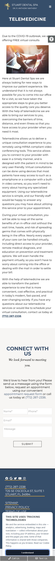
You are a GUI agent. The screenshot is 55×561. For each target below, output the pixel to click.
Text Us (42, 558)
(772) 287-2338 (11, 316)
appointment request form (23, 394)
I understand (27, 552)
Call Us (15, 558)
